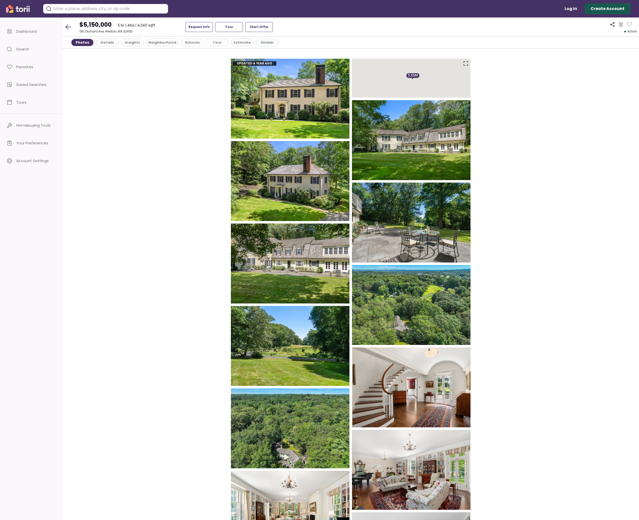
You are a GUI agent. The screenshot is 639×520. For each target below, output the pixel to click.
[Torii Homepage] (21, 9)
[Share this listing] (612, 24)
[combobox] (109, 9)
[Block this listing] (621, 24)
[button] (31, 31)
